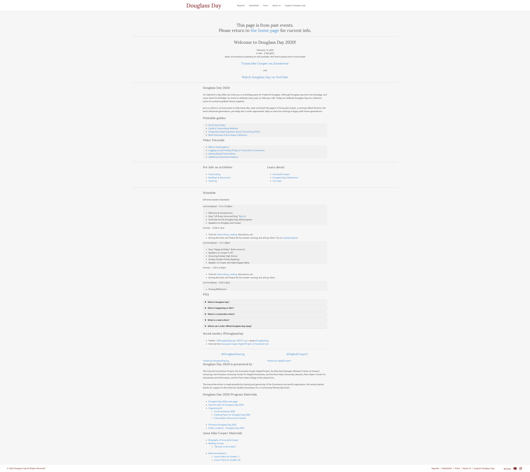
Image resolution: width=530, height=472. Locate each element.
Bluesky (507, 468)
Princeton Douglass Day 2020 (222, 424)
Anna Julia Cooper (281, 174)
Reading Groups (216, 443)
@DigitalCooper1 (297, 354)
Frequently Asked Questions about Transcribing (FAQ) (234, 131)
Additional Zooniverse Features (223, 157)
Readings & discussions (219, 177)
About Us (276, 5)
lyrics (242, 216)
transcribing (222, 234)
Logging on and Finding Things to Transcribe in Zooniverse (236, 150)
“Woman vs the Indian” (225, 446)
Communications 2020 (224, 411)
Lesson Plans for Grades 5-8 (227, 459)
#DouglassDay (262, 340)
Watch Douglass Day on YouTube (265, 77)
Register (241, 5)
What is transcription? (218, 147)
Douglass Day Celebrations (285, 177)
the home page (265, 30)
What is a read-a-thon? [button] (219, 320)
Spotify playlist (290, 237)
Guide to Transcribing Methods (223, 128)
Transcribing (214, 174)
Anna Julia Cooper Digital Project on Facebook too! (245, 343)
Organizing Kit (215, 408)
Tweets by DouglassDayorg (216, 360)
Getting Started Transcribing (221, 153)
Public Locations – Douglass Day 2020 (226, 428)
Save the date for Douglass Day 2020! (226, 404)
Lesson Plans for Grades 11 (227, 456)
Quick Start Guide (216, 125)
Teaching (212, 180)
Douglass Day (203, 5)
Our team (277, 180)
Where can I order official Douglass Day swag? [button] (230, 326)
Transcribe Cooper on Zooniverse (265, 63)
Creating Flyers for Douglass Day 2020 (232, 414)
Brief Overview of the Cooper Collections (227, 135)
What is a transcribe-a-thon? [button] (221, 314)
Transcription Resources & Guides (230, 418)
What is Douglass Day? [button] (218, 302)
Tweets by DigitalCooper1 (279, 360)
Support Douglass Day (295, 5)
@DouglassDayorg (226, 340)
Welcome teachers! (217, 453)
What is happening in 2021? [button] (221, 308)
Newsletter (254, 5)
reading (233, 234)
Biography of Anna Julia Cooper (223, 440)
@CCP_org (242, 340)
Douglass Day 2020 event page (223, 401)
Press (265, 5)
